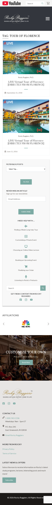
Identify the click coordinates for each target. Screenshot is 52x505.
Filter (26, 182)
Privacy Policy (8, 449)
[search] (42, 3)
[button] (3, 324)
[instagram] (26, 299)
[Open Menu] (48, 19)
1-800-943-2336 (12, 418)
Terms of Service (9, 453)
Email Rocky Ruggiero (14, 435)
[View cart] (48, 3)
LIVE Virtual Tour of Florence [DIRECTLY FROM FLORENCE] (26, 83)
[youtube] (31, 299)
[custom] (20, 299)
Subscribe (26, 212)
